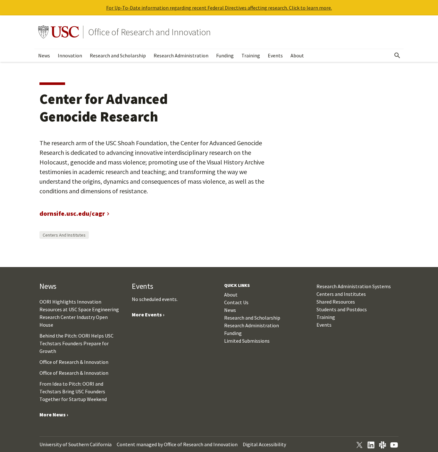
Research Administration (181, 55)
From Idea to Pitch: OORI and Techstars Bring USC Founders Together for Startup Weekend (73, 391)
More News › (53, 414)
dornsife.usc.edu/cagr (72, 213)
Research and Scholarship (118, 55)
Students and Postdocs (341, 309)
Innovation (70, 55)
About (297, 55)
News (44, 55)
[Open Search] (397, 55)
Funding (225, 55)
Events (275, 55)
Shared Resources (335, 301)
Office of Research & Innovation (73, 362)
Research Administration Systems (353, 286)
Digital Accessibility (264, 444)
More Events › (148, 314)
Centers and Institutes (64, 235)
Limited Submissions (247, 341)
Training (250, 55)
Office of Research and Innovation (149, 32)
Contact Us (236, 302)
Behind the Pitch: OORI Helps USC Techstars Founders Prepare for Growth (76, 343)
